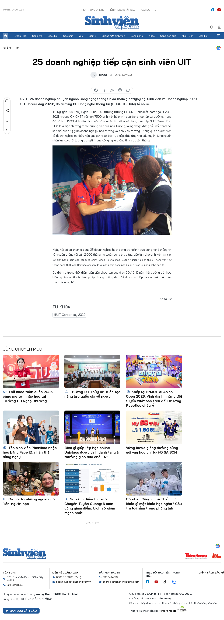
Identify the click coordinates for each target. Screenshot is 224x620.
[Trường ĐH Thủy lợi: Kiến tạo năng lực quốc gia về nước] (92, 371)
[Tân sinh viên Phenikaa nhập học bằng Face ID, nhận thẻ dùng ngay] (31, 427)
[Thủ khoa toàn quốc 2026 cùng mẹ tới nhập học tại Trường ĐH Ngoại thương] (31, 371)
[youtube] (219, 10)
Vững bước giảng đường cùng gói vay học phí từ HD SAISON (152, 450)
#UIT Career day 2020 (70, 315)
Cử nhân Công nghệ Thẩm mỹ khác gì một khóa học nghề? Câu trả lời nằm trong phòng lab (154, 503)
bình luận (128, 90)
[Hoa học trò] (216, 556)
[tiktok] (167, 582)
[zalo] (176, 582)
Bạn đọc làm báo (23, 610)
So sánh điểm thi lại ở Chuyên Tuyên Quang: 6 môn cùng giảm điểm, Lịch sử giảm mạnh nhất (89, 506)
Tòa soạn (9, 572)
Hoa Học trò (148, 9)
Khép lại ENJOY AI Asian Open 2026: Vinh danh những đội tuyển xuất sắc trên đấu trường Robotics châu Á (154, 399)
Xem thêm (218, 36)
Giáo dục (53, 35)
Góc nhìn (68, 35)
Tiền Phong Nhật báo (121, 9)
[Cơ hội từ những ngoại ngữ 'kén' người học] (31, 479)
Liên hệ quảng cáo (65, 572)
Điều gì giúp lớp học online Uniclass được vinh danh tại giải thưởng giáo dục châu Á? (92, 452)
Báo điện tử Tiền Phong (112, 23)
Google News (218, 48)
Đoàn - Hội (21, 35)
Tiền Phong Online (92, 9)
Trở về (7, 130)
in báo (120, 90)
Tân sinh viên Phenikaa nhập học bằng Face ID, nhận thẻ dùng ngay (30, 452)
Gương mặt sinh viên (113, 35)
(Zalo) (78, 577)
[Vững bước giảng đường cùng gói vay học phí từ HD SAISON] (154, 427)
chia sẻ (95, 90)
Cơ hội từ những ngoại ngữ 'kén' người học (29, 501)
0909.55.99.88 (65, 577)
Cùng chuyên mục (22, 349)
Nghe (7, 100)
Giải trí (92, 35)
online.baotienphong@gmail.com (121, 581)
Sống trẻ (37, 35)
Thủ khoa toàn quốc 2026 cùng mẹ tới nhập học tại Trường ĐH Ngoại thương (28, 396)
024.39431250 (15, 584)
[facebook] (213, 10)
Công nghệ (137, 35)
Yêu (81, 35)
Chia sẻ (7, 110)
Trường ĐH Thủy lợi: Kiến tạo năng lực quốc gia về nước (92, 394)
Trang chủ (5, 36)
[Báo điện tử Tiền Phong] (196, 556)
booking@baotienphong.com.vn (73, 581)
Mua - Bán (187, 35)
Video (151, 35)
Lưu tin (7, 120)
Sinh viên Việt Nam (24, 554)
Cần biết (204, 35)
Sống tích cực (168, 35)
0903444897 (110, 577)
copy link (111, 90)
